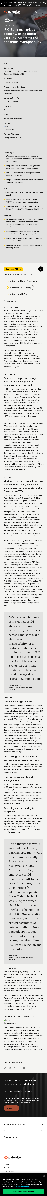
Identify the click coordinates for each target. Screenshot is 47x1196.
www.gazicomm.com (12, 138)
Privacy (6, 1164)
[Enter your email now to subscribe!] (23, 1093)
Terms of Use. (25, 1102)
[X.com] (14, 1068)
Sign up (10, 1108)
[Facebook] (19, 1068)
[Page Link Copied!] (5, 1068)
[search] (36, 12)
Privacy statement (22, 1187)
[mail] (24, 1068)
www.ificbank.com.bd (13, 118)
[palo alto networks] (11, 12)
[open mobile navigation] (42, 12)
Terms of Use (9, 1171)
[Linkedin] (9, 1068)
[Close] (44, 1176)
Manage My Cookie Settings (23, 1191)
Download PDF (12, 269)
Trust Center (8, 1168)
